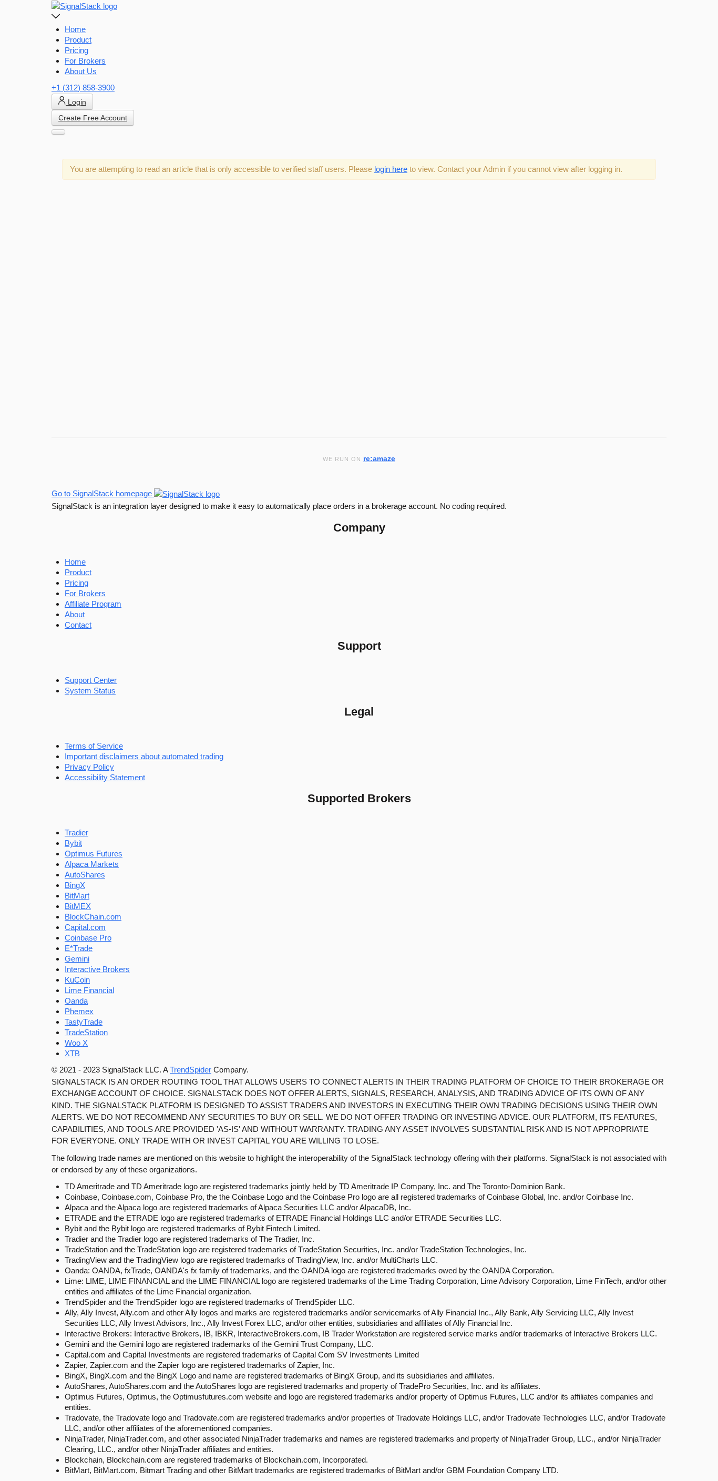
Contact (78, 624)
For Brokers (85, 60)
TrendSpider (190, 1069)
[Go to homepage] (84, 5)
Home (75, 29)
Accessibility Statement (105, 777)
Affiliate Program (93, 603)
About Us (81, 71)
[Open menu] (58, 132)
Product (78, 39)
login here (390, 169)
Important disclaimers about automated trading (144, 756)
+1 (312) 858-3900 (83, 87)
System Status (90, 690)
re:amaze (379, 459)
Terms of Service (94, 745)
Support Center (91, 680)
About (75, 614)
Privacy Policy (89, 766)
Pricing (76, 50)
